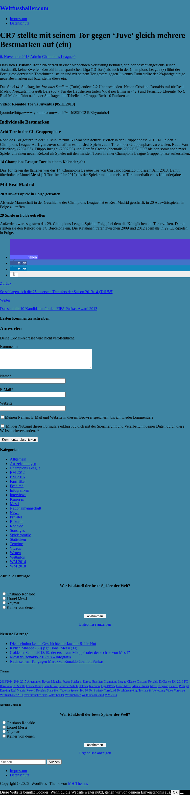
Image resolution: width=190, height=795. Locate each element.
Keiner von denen (21, 607)
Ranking (5, 690)
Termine (16, 544)
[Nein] (182, 793)
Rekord (30, 690)
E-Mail (5, 389)
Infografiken (19, 490)
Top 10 (84, 690)
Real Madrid (18, 690)
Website (6, 403)
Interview (94, 686)
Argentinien (34, 681)
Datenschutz (19, 23)
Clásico (131, 681)
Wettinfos (17, 557)
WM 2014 (18, 562)
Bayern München (52, 681)
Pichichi (173, 686)
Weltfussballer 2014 (11, 695)
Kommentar (9, 346)
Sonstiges (17, 530)
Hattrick (83, 686)
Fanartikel (17, 481)
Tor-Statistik (96, 690)
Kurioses (17, 499)
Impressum (18, 19)
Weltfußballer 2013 (93, 695)
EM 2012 (17, 472)
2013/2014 (6, 681)
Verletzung (158, 690)
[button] (24, 257)
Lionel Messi (17, 598)
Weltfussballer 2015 (36, 695)
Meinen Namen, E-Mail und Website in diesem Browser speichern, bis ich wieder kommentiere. (79, 417)
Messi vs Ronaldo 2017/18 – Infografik (40, 657)
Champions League (57, 56)
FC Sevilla (19, 686)
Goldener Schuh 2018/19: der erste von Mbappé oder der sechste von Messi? (70, 652)
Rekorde (16, 521)
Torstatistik (145, 690)
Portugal (184, 686)
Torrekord (110, 690)
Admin (35, 56)
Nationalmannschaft (25, 508)
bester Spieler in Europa (77, 681)
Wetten (15, 553)
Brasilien (97, 681)
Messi (14, 504)
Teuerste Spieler (69, 690)
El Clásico (165, 681)
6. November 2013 (14, 56)
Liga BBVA (108, 686)
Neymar (13, 603)
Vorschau (179, 690)
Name (4, 376)
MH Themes (78, 783)
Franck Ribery (34, 686)
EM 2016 (17, 477)
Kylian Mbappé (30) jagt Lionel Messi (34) (43, 648)
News (14, 513)
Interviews (18, 495)
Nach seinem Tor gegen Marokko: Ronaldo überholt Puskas (56, 661)
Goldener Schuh (68, 686)
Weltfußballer (56, 695)
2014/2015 (20, 681)
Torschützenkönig (127, 690)
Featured (17, 486)
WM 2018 (18, 566)
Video (169, 690)
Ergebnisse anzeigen (95, 624)
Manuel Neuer (140, 686)
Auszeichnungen (23, 464)
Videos (15, 548)
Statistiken (18, 539)
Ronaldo (16, 526)
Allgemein (18, 459)
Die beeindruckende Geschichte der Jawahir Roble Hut (53, 643)
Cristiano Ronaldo (21, 594)
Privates (16, 517)
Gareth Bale (51, 686)
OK (175, 792)
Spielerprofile (20, 535)
